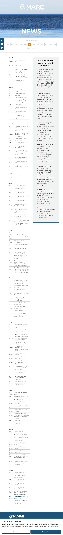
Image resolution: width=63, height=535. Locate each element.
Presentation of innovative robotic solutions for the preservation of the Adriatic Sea (21, 128)
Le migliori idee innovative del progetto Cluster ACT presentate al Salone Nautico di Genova (21, 152)
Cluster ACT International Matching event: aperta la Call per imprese (20, 299)
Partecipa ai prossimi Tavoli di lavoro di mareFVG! (21, 343)
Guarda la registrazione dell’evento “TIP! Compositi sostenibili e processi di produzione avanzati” (20, 475)
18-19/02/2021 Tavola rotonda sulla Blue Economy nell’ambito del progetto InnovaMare (21, 462)
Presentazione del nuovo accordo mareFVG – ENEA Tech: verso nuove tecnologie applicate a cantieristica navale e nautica (21, 370)
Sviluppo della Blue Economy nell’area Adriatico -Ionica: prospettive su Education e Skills (21, 210)
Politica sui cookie (53, 526)
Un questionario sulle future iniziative (20, 112)
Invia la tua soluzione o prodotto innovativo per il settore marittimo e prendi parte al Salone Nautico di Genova (20, 255)
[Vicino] (61, 521)
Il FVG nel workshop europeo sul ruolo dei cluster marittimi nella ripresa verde (21, 281)
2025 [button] (12, 44)
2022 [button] (25, 44)
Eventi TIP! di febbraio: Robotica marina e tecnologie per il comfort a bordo (21, 456)
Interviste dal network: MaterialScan (19, 241)
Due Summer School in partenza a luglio (19, 307)
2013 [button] (33, 48)
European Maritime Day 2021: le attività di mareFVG (21, 377)
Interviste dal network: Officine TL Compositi (19, 233)
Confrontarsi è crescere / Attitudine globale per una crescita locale (21, 71)
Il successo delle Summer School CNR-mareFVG (21, 161)
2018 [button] (42, 44)
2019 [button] (38, 44)
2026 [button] (8, 44)
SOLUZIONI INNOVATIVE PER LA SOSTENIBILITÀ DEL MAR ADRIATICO (21, 338)
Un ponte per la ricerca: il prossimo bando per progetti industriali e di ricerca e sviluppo (21, 100)
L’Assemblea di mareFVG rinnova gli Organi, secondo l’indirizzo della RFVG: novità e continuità (21, 332)
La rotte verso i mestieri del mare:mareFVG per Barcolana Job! (22, 134)
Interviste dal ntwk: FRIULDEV (20, 147)
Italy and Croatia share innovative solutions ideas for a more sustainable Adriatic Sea (20, 188)
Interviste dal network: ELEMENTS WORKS (19, 480)
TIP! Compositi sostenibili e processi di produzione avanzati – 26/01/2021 (20, 492)
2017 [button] (46, 44)
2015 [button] (55, 44)
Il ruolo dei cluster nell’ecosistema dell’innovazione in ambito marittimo (21, 348)
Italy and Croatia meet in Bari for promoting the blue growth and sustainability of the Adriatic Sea (21, 223)
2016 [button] (51, 44)
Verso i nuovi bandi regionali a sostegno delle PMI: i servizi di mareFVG (21, 76)
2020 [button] (34, 44)
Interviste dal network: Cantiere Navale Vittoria (20, 290)
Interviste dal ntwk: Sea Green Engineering (21, 139)
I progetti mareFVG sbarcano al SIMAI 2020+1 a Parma (21, 166)
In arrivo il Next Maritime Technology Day (20, 303)
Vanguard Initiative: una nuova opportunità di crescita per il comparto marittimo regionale (21, 416)
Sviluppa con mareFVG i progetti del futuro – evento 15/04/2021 (21, 383)
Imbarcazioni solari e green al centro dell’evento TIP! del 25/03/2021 (21, 422)
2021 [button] (29, 44)
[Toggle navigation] (5, 5)
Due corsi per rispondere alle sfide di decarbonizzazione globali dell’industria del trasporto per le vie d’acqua (21, 263)
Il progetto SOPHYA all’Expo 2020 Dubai (20, 80)
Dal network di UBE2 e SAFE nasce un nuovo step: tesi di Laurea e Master (21, 502)
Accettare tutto (46, 531)
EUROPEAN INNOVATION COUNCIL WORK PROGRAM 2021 (21, 398)
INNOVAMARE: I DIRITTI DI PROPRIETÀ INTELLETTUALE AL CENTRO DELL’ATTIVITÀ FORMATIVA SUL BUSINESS (21, 270)
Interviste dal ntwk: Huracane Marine (20, 143)
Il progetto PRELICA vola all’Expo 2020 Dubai (20, 204)
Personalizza (16, 531)
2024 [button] (17, 44)
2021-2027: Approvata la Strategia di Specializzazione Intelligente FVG (21, 216)
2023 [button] (21, 44)
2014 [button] (29, 48)
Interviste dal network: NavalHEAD (19, 488)
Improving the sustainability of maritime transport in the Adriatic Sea (21, 107)
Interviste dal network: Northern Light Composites (20, 362)
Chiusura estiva (18, 176)
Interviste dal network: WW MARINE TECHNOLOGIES (20, 65)
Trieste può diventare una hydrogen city (21, 157)
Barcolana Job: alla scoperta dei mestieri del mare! (21, 117)
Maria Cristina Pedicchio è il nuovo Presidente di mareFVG (21, 326)
